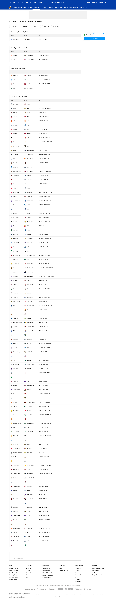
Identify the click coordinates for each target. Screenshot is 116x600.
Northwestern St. (31, 255)
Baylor (28, 142)
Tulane (29, 343)
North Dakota (30, 431)
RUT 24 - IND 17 (43, 133)
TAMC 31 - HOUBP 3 (44, 322)
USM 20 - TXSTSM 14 (44, 457)
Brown (28, 163)
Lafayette (29, 368)
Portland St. (16, 289)
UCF (14, 494)
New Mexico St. (30, 478)
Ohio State (30, 137)
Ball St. (28, 251)
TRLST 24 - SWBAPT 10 (45, 507)
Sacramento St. (30, 545)
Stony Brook (30, 373)
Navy (28, 129)
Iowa (14, 137)
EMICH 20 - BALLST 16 (44, 251)
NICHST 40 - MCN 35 (44, 440)
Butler (28, 188)
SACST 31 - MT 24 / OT (44, 545)
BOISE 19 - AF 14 (43, 490)
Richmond (15, 234)
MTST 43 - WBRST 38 (44, 297)
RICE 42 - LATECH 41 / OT (45, 305)
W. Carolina (29, 242)
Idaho (28, 289)
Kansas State (17, 515)
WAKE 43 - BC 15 (43, 352)
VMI (28, 226)
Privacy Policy (46, 570)
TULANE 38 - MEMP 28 (45, 343)
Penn (28, 209)
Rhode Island (16, 167)
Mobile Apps (13, 579)
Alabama (29, 486)
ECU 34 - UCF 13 (43, 494)
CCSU (28, 125)
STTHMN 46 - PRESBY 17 (45, 200)
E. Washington (16, 520)
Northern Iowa (30, 465)
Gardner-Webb (17, 473)
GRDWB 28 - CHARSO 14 (45, 473)
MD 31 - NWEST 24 (43, 389)
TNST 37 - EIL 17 (43, 331)
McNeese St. (16, 440)
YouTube (77, 568)
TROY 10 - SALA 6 (43, 59)
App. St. (28, 39)
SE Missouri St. (16, 255)
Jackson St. (29, 339)
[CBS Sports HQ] (55, 585)
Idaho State (29, 310)
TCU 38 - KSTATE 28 (44, 515)
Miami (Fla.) (30, 158)
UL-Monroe (16, 146)
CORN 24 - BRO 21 (43, 163)
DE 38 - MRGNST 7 (43, 318)
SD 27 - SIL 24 (42, 284)
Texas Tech (29, 301)
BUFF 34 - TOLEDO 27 (44, 205)
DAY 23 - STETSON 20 (44, 213)
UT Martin (15, 154)
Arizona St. (15, 419)
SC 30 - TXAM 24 (43, 499)
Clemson (29, 121)
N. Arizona (15, 310)
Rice (14, 305)
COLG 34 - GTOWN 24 (44, 104)
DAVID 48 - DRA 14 (43, 247)
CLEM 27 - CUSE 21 (43, 121)
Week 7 (14, 26)
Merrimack (29, 192)
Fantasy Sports (13, 570)
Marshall (15, 385)
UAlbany (15, 347)
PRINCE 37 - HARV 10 (44, 75)
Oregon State (30, 524)
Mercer (15, 221)
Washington (16, 541)
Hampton (29, 234)
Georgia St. (15, 39)
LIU (14, 79)
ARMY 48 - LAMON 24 (44, 146)
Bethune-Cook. (17, 423)
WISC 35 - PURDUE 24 (44, 394)
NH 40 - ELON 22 (43, 179)
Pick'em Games (13, 568)
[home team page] (11, 39)
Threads (77, 579)
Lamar (28, 461)
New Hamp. (29, 179)
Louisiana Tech (30, 305)
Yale (14, 209)
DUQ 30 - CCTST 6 (43, 125)
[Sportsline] (41, 589)
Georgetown (16, 104)
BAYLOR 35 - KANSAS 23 (45, 142)
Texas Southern (17, 293)
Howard (29, 175)
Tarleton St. (29, 507)
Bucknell (15, 112)
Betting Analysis (14, 575)
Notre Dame (30, 272)
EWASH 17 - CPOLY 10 (44, 520)
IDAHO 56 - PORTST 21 (45, 289)
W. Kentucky (30, 88)
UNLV (14, 272)
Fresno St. (15, 482)
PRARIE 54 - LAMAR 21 (45, 461)
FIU (14, 360)
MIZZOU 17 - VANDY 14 (45, 444)
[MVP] (70, 588)
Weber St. (15, 297)
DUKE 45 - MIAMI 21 (44, 158)
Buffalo (28, 205)
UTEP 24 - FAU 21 (43, 427)
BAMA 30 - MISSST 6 (44, 486)
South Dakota (30, 284)
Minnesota (15, 503)
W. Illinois (29, 448)
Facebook (78, 575)
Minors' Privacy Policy (48, 573)
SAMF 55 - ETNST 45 (44, 398)
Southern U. (30, 452)
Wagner (29, 79)
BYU (14, 356)
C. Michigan (30, 171)
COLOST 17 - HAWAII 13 (45, 415)
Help (60, 568)
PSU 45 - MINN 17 (43, 503)
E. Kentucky (30, 314)
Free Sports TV (13, 573)
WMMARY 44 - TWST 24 (45, 436)
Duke (14, 158)
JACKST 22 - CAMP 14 (44, 339)
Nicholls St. (29, 440)
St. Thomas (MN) (17, 200)
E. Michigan (16, 251)
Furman (15, 226)
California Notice (47, 578)
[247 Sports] (30, 589)
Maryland (29, 389)
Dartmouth (15, 230)
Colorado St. (30, 415)
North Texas (16, 377)
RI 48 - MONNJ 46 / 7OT (45, 167)
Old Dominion (30, 364)
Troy (14, 59)
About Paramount (31, 573)
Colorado (15, 524)
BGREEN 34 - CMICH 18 (45, 171)
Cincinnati (16, 116)
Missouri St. (16, 465)
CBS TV (28, 577)
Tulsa (14, 84)
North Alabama (16, 314)
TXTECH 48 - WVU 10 (44, 301)
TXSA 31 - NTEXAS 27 (44, 377)
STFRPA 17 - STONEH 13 (45, 196)
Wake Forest (31, 352)
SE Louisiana (16, 263)
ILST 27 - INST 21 (43, 184)
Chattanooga (30, 221)
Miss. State (17, 486)
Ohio (28, 259)
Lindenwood (30, 238)
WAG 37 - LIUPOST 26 (44, 79)
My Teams (95, 573)
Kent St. (29, 108)
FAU (14, 427)
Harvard (29, 75)
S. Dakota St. (16, 431)
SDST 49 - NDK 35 (43, 431)
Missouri (29, 444)
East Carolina (30, 494)
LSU (28, 381)
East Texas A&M (30, 322)
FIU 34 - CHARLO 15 (44, 360)
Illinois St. (15, 184)
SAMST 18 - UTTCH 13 (44, 528)
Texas (15, 402)
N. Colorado (30, 335)
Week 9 (35, 26)
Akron (14, 108)
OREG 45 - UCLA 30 (44, 406)
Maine (14, 373)
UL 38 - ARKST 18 (43, 469)
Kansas (14, 142)
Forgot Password (97, 575)
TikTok (77, 570)
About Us (28, 568)
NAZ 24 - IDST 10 (43, 310)
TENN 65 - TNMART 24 (44, 154)
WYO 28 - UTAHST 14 (44, 532)
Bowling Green (17, 171)
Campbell (15, 339)
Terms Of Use (46, 568)
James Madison (30, 385)
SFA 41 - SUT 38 (43, 280)
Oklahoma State (32, 402)
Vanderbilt (15, 444)
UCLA (15, 406)
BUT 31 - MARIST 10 (44, 188)
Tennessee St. (30, 331)
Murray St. (15, 238)
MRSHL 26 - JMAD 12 (44, 385)
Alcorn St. (29, 293)
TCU (28, 515)
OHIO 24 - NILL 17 (43, 259)
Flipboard (78, 581)
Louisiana (29, 469)
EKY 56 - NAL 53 (43, 314)
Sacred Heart (16, 192)
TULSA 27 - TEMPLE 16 (44, 84)
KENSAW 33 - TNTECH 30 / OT (47, 276)
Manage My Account (98, 568)
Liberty (28, 356)
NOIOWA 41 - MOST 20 (45, 465)
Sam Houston (16, 528)
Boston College (17, 352)
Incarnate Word (30, 326)
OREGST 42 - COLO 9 (44, 524)
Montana (15, 545)
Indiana (15, 133)
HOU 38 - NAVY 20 (44, 129)
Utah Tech (29, 528)
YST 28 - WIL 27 (43, 448)
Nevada (28, 536)
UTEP (28, 427)
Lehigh (28, 112)
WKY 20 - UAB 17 (43, 88)
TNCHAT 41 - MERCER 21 (45, 221)
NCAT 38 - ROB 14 (43, 150)
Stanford (29, 419)
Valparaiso (15, 268)
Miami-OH (29, 410)
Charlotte (29, 360)
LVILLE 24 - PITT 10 (43, 511)
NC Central (16, 217)
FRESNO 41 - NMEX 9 (44, 482)
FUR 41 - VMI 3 (42, 226)
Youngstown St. (17, 448)
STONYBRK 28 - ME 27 (44, 373)
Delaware (29, 318)
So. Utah (29, 280)
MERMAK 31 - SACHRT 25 (45, 192)
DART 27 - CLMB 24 (44, 230)
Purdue (15, 394)
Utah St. (15, 532)
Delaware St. (16, 175)
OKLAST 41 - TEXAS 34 (44, 402)
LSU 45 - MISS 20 (43, 381)
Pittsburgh (15, 511)
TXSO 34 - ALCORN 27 (44, 293)
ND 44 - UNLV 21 (43, 272)
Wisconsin (29, 394)
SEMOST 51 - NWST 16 (44, 255)
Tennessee (30, 154)
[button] (10, 2)
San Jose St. (16, 478)
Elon (14, 179)
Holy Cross (15, 368)
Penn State (30, 503)
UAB (14, 88)
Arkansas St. (16, 469)
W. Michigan (16, 410)
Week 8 (25, 26)
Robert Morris (30, 150)
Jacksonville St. (30, 263)
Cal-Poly (29, 520)
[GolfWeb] (87, 589)
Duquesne (15, 125)
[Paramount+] (52, 589)
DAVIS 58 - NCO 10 (43, 335)
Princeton (15, 75)
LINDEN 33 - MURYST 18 (45, 238)
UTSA (28, 377)
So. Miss (15, 457)
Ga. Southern (16, 364)
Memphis (15, 343)
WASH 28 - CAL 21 (43, 541)
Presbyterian (30, 200)
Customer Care (63, 570)
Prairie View (16, 461)
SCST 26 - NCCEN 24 (44, 217)
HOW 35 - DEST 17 (43, 175)
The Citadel (16, 242)
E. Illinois (15, 331)
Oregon (30, 406)
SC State (29, 217)
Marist (14, 188)
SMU (28, 116)
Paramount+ (29, 575)
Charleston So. (30, 473)
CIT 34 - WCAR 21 (43, 242)
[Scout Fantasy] (78, 589)
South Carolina (30, 499)
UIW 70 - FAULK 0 (43, 326)
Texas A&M (15, 499)
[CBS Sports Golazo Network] (70, 585)
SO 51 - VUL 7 (42, 452)
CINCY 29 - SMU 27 (44, 116)
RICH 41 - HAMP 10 (43, 234)
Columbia (29, 230)
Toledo (14, 205)
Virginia (15, 55)
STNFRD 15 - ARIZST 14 (45, 419)
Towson (28, 436)
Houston (15, 129)
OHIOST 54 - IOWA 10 (44, 137)
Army (28, 146)
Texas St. (29, 457)
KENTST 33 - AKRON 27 (45, 108)
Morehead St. (30, 268)
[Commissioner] (62, 588)
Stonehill (15, 196)
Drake (28, 247)
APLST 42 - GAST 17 (44, 39)
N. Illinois (15, 259)
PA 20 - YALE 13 (43, 209)
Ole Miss (16, 381)
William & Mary (17, 436)
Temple (28, 84)
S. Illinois (15, 284)
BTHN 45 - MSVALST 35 (45, 423)
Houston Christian (17, 322)
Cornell (15, 163)
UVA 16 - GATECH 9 (44, 55)
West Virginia (16, 301)
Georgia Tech (30, 55)
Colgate (29, 104)
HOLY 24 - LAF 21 (43, 368)
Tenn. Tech (15, 276)
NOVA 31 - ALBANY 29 (44, 347)
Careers (28, 570)
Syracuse (16, 121)
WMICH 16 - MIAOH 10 (44, 410)
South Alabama (30, 59)
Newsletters (95, 570)
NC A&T (15, 150)
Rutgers (29, 133)
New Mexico (30, 482)
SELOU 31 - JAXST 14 (44, 263)
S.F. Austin (15, 280)
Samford (15, 398)
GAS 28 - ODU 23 (43, 364)
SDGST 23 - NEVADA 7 (44, 536)
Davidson (15, 247)
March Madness (13, 577)
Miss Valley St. (30, 423)
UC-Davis (15, 335)
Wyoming (29, 532)
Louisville (29, 511)
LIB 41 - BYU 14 (42, 356)
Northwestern (16, 389)
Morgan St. (15, 318)
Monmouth (29, 167)
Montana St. (30, 297)
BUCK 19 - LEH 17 (43, 112)
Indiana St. (29, 184)
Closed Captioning (47, 575)
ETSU (28, 398)
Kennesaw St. (30, 276)
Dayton (28, 213)
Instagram (78, 573)
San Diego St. (16, 536)
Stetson (15, 213)
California (29, 541)
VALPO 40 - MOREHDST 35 (46, 268)
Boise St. (15, 490)
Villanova (29, 347)
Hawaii (14, 415)
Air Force (29, 490)
